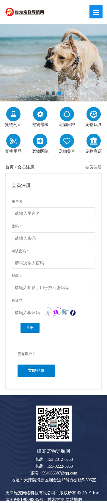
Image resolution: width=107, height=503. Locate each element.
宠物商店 (93, 151)
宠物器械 (40, 124)
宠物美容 (67, 151)
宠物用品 (13, 151)
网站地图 (73, 499)
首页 (9, 167)
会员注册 (26, 167)
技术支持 (56, 499)
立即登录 (36, 370)
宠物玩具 (93, 124)
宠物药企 (13, 124)
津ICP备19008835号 (24, 499)
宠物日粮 (67, 124)
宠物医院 (40, 151)
